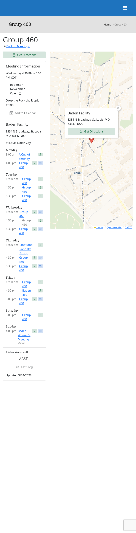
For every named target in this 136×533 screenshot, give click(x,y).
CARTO (128, 227)
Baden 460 (26, 293)
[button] (91, 140)
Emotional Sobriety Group (26, 249)
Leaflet (99, 227)
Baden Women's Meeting (24, 335)
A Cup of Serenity (24, 157)
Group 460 (23, 165)
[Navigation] (125, 8)
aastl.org (27, 367)
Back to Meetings (18, 46)
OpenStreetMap (114, 227)
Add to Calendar (25, 113)
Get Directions (26, 55)
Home (107, 24)
